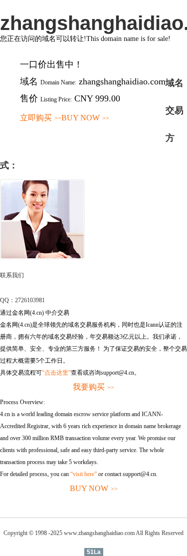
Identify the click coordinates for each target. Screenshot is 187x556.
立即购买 (40, 117)
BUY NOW (85, 117)
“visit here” (83, 474)
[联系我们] (42, 257)
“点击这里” (56, 372)
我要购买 (93, 387)
